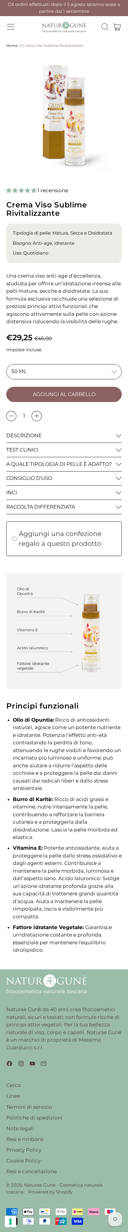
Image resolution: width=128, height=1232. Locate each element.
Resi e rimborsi (25, 1139)
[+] (37, 416)
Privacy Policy (23, 1150)
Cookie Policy (23, 1161)
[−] (11, 416)
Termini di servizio (29, 1107)
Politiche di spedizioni (34, 1118)
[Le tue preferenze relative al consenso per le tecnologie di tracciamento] (10, 1221)
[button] (104, 26)
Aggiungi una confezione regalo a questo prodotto (60, 539)
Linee (13, 1096)
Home (12, 45)
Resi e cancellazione (31, 1171)
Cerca (13, 1085)
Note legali (20, 1128)
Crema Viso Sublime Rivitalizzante (53, 45)
